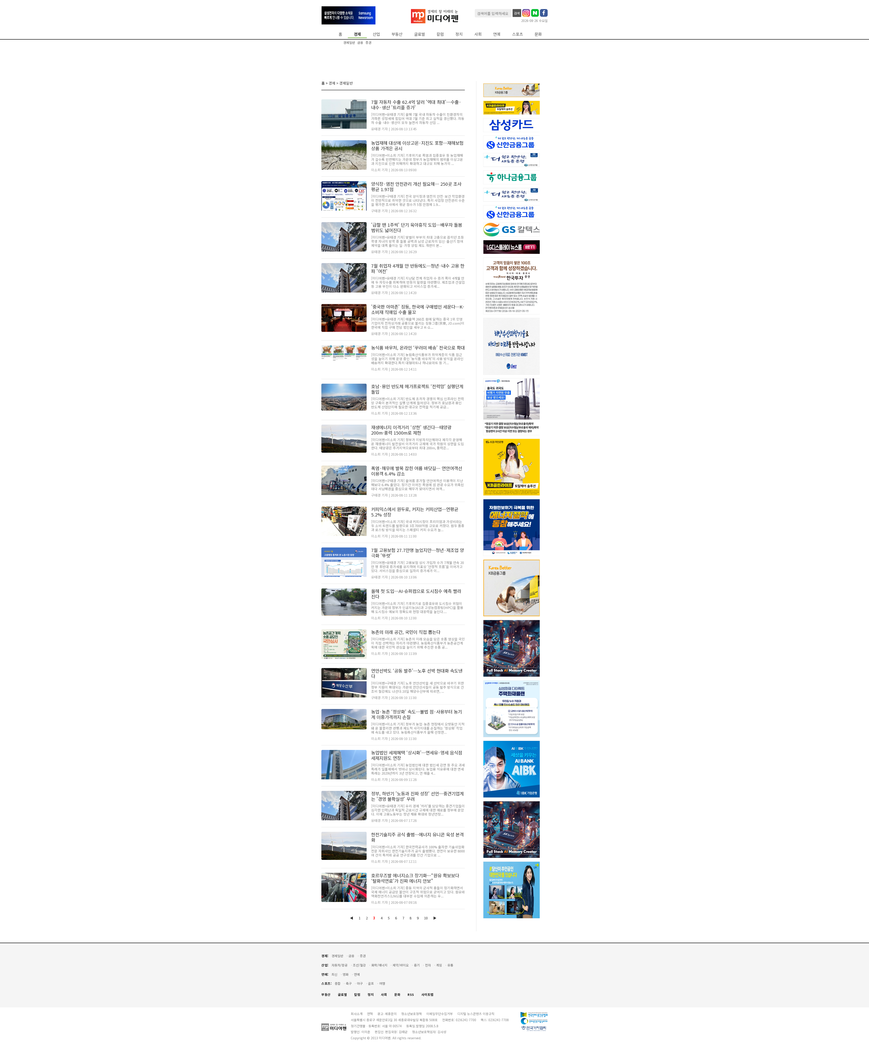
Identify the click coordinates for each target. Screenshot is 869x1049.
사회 (478, 34)
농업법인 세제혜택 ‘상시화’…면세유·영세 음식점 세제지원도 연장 (416, 755)
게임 (439, 965)
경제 (357, 34)
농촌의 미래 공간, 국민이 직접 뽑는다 (405, 632)
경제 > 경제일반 (341, 83)
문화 (538, 34)
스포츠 (517, 34)
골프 (371, 983)
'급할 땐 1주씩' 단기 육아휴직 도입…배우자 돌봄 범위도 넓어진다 (416, 227)
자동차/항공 (340, 965)
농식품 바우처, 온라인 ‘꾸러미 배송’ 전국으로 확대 (418, 347)
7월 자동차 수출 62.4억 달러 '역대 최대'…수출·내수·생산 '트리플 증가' (416, 105)
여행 (382, 983)
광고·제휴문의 (387, 1013)
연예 (496, 34)
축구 (349, 983)
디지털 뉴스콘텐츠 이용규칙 (475, 1013)
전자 (428, 965)
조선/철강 (359, 965)
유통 (450, 965)
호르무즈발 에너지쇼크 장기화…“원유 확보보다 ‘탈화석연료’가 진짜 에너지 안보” (415, 878)
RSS (411, 995)
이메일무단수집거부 (439, 1013)
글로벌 (419, 34)
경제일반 (349, 42)
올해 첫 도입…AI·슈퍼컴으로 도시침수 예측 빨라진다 (416, 594)
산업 (376, 34)
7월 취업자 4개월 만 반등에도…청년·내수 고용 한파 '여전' (417, 268)
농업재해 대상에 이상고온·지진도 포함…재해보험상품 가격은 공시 (417, 146)
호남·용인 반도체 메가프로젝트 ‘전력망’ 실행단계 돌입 (417, 389)
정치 (459, 34)
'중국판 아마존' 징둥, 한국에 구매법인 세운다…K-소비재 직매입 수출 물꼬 (417, 309)
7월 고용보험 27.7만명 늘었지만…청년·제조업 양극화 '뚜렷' (417, 553)
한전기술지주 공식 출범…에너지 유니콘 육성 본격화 (417, 837)
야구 (360, 983)
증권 (368, 42)
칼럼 (440, 34)
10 (426, 918)
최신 (334, 974)
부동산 (397, 34)
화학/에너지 (379, 965)
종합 (338, 983)
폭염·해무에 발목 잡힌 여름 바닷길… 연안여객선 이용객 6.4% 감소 (416, 471)
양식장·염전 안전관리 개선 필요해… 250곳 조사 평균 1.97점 (416, 187)
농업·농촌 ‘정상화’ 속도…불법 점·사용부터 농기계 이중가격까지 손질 (416, 714)
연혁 (370, 1013)
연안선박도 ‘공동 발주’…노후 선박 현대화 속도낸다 (416, 673)
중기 (417, 965)
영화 (346, 974)
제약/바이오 (401, 965)
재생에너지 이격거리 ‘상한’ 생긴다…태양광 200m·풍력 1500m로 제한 (411, 430)
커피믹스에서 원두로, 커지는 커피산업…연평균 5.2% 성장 (414, 512)
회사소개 (357, 1013)
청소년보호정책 (411, 1013)
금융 (360, 42)
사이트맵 (427, 995)
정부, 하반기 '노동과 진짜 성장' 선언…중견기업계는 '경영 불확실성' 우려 (417, 796)
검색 (517, 13)
